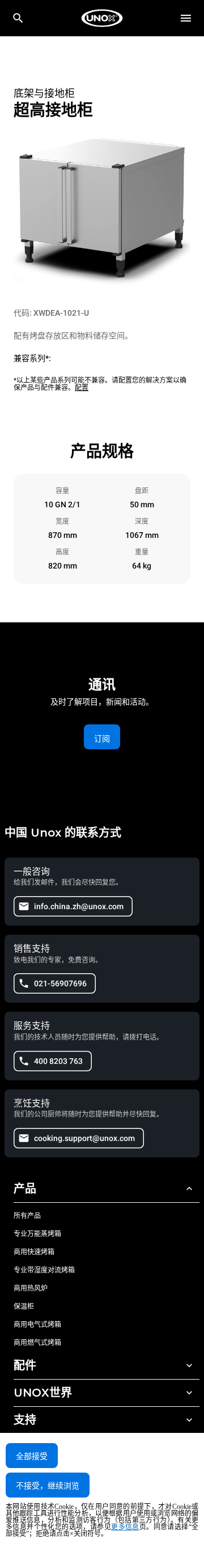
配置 (81, 388)
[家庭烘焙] (102, 18)
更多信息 (125, 1527)
